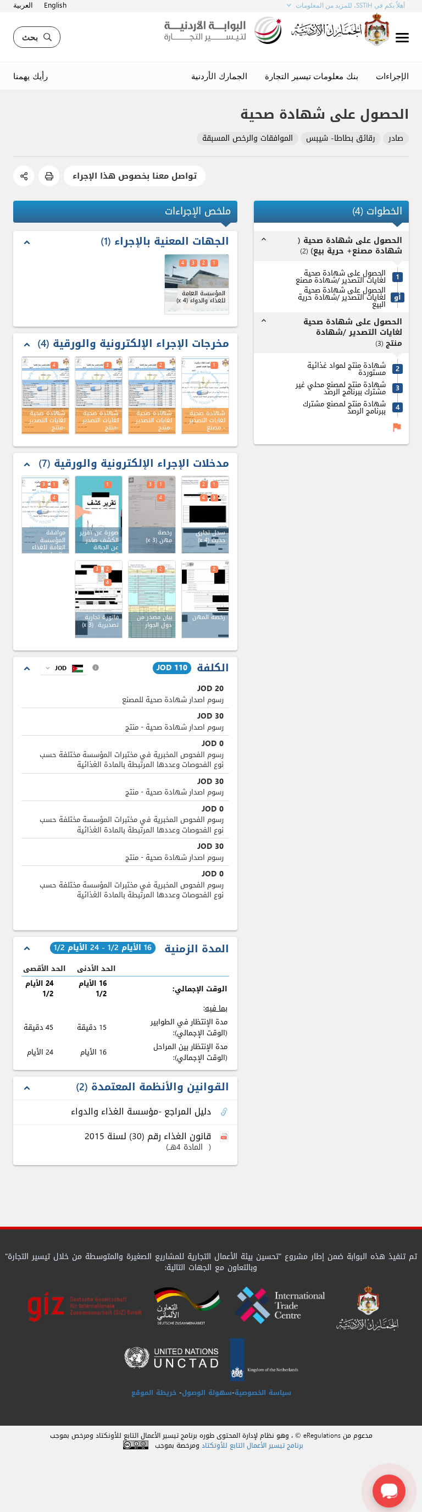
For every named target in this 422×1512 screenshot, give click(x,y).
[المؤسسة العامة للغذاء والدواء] (196, 284)
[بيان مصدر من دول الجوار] (152, 599)
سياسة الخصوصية (263, 1393)
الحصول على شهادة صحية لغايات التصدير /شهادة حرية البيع (342, 297)
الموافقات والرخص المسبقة (247, 139)
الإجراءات (392, 75)
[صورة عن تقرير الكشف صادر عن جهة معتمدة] (99, 515)
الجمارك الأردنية (219, 75)
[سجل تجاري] (205, 515)
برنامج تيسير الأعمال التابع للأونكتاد (252, 1445)
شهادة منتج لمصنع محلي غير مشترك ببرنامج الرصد (341, 388)
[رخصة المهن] (205, 599)
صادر (395, 139)
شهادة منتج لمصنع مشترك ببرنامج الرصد (344, 407)
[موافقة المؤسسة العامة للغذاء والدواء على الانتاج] (45, 515)
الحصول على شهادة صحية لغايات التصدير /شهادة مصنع (341, 276)
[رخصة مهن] (152, 515)
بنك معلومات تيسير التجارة (311, 75)
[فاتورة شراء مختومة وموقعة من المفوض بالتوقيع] (99, 599)
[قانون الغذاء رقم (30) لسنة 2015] (225, 1137)
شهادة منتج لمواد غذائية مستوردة (346, 369)
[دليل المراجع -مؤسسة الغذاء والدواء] (225, 1112)
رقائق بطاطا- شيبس (340, 139)
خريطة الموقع (153, 1393)
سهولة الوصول (207, 1393)
